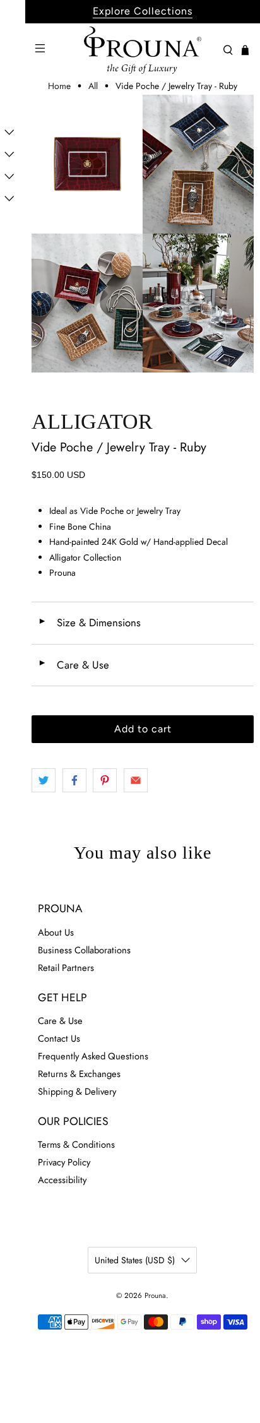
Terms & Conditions (76, 1145)
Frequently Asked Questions (93, 1056)
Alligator (92, 421)
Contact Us (59, 1038)
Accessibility (62, 1180)
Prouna (155, 1295)
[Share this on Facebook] (74, 780)
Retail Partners (66, 968)
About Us (56, 932)
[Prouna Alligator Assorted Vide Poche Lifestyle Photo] (198, 164)
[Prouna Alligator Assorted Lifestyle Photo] (87, 303)
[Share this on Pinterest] (105, 780)
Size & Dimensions (89, 622)
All (93, 85)
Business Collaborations (84, 950)
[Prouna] (142, 50)
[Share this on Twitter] (44, 780)
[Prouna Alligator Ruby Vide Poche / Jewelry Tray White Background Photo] (87, 164)
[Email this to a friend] (136, 780)
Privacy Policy (64, 1162)
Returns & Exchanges (79, 1074)
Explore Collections (142, 11)
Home (59, 85)
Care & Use (73, 664)
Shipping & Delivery (77, 1092)
